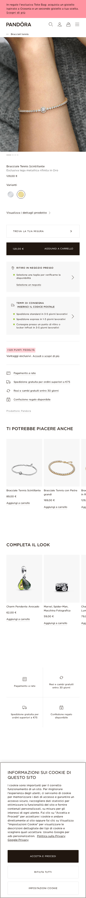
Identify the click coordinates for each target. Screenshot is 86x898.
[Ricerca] (50, 24)
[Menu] (77, 24)
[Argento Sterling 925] (10, 194)
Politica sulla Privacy (51, 836)
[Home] (18, 24)
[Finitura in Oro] (21, 194)
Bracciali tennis (20, 34)
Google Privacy (18, 839)
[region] (43, 830)
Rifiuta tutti (43, 872)
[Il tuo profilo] (59, 24)
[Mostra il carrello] (68, 24)
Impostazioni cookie (43, 888)
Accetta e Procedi (43, 856)
